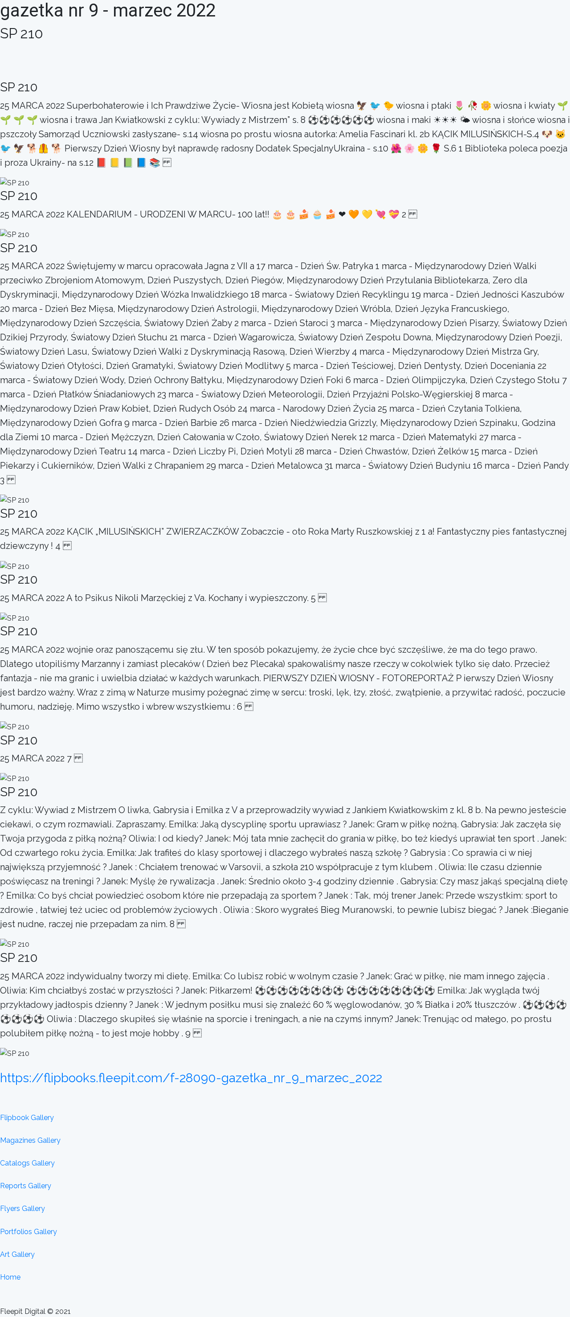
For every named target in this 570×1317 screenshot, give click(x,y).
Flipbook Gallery (27, 1117)
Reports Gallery (25, 1186)
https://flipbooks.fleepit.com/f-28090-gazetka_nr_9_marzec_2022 (191, 1078)
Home (10, 1277)
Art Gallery (17, 1254)
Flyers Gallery (22, 1208)
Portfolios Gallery (28, 1231)
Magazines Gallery (30, 1140)
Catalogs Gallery (27, 1163)
